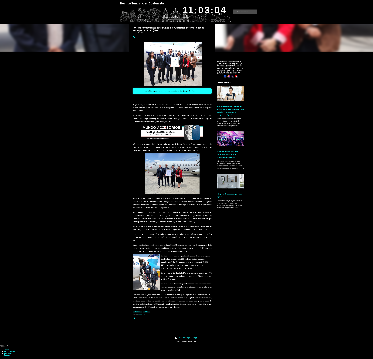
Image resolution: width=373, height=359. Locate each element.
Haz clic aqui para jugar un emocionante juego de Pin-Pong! (172, 91)
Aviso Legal (8, 353)
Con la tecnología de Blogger (187, 338)
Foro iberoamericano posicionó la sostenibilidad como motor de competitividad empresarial (227, 154)
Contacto (7, 355)
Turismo (146, 311)
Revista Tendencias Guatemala (142, 3)
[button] (134, 37)
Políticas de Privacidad (12, 351)
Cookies (7, 350)
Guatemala (141, 314)
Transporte (137, 311)
